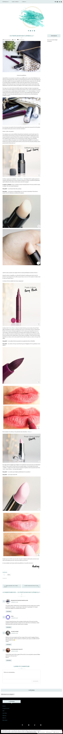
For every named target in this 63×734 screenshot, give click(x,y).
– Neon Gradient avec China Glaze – (11, 586)
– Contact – (24, 1)
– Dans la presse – (15, 1)
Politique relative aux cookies (31, 731)
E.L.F (27, 91)
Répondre (9, 611)
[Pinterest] (61, 1)
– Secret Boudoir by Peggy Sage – (31, 585)
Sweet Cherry (20, 178)
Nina (12, 616)
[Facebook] (57, 1)
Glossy (29, 431)
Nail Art (4, 717)
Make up (14, 39)
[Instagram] (55, 1)
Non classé (5, 720)
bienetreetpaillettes (7, 39)
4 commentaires (21, 39)
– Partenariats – (5, 1)
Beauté (4, 706)
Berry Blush (11, 328)
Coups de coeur (6, 708)
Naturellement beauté (16, 649)
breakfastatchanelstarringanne (19, 600)
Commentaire (35, 681)
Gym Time (5, 713)
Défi (3, 710)
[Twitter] (59, 1)
